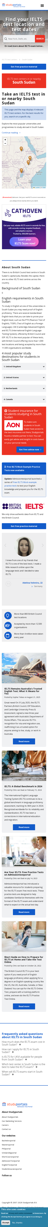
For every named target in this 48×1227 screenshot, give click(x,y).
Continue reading (10, 132)
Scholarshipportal (9, 1152)
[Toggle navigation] (42, 5)
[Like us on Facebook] (6, 1183)
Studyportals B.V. (30, 1202)
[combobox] (19, 38)
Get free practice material (24, 526)
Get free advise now (29, 449)
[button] (28, 162)
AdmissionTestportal (11, 1161)
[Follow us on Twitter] (6, 1192)
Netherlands (36, 600)
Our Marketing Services (12, 1121)
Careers (5, 1125)
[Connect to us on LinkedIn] (14, 1183)
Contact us (6, 1129)
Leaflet (37, 187)
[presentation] (5, 545)
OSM (44, 187)
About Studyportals (10, 1117)
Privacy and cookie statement (20, 1213)
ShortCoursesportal (10, 1156)
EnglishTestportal (9, 1165)
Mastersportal (8, 1144)
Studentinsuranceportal (12, 1169)
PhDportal (6, 1148)
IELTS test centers (10, 59)
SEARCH (40, 38)
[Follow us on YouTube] (21, 1183)
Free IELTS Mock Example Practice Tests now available (22, 468)
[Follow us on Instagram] (14, 1192)
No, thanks (17, 1222)
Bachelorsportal (8, 1140)
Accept (5, 1223)
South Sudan (27, 59)
